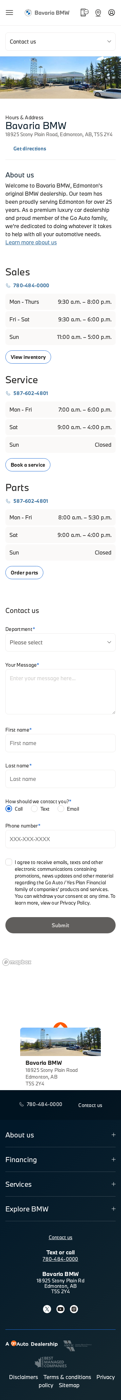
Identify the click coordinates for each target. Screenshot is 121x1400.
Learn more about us (31, 242)
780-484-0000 (60, 1259)
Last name (18, 765)
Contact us (61, 1237)
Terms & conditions (67, 1376)
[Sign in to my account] (112, 12)
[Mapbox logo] (17, 962)
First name (18, 730)
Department (20, 629)
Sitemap (69, 1385)
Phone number (23, 826)
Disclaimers (23, 1376)
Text (45, 809)
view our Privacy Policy (65, 903)
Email (73, 809)
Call (19, 809)
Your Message (22, 665)
